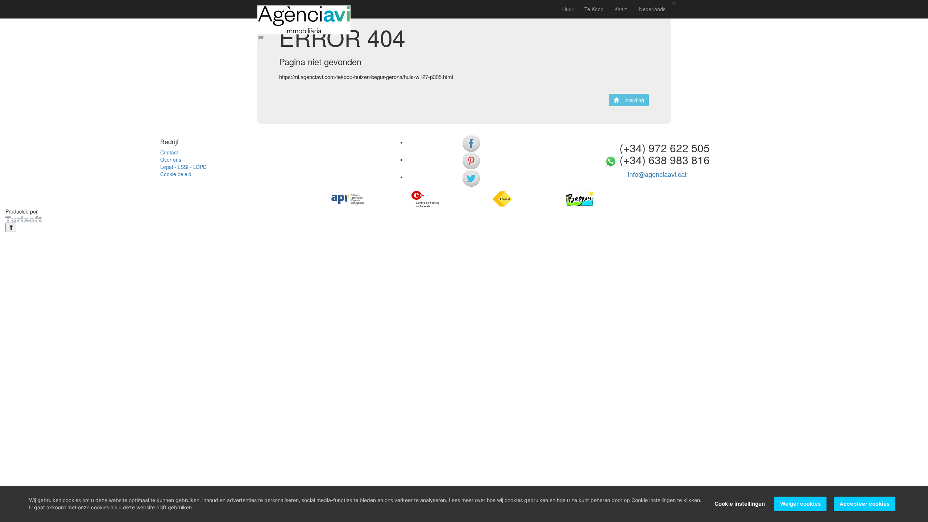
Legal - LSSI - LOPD (183, 166)
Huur (567, 9)
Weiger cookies (800, 503)
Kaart (620, 9)
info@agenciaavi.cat (657, 174)
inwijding (631, 100)
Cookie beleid (175, 174)
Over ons (170, 159)
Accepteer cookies (865, 503)
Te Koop (594, 9)
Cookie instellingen (739, 503)
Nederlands (652, 9)
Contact (169, 152)
